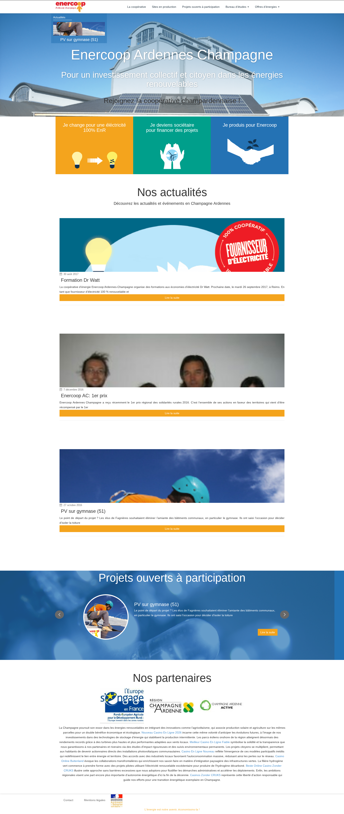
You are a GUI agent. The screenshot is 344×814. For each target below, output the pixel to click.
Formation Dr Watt (80, 280)
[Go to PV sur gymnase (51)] (79, 29)
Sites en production (164, 6)
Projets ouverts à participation (201, 6)
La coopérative (136, 6)
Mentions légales (94, 800)
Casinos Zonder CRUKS (205, 775)
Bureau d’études (236, 6)
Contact (68, 800)
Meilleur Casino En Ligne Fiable (210, 742)
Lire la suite (172, 297)
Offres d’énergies (266, 6)
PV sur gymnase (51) (79, 39)
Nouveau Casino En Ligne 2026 (162, 732)
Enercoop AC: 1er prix (84, 395)
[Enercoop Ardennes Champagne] (70, 6)
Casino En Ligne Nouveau (198, 751)
